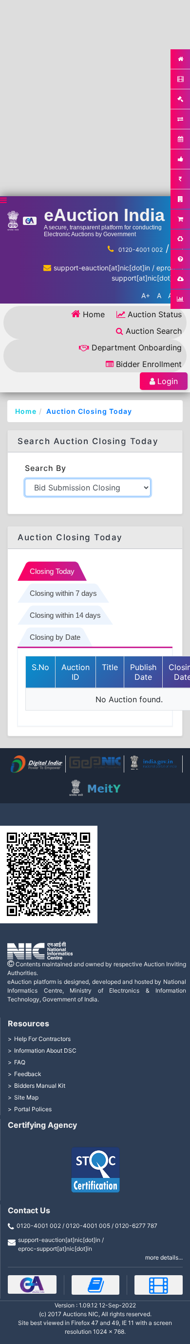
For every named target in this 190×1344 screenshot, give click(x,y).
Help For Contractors (42, 1038)
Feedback (27, 1074)
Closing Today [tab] (52, 571)
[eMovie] (158, 1285)
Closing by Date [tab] (55, 637)
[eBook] (96, 1285)
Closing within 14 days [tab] (65, 615)
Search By (45, 468)
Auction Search (154, 331)
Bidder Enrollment (149, 364)
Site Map (26, 1097)
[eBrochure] (32, 1284)
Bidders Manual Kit (39, 1085)
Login (167, 381)
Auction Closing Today (89, 411)
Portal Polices (33, 1109)
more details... (164, 1257)
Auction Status (155, 314)
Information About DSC (45, 1050)
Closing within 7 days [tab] (63, 593)
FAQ (19, 1062)
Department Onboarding (137, 347)
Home (94, 314)
